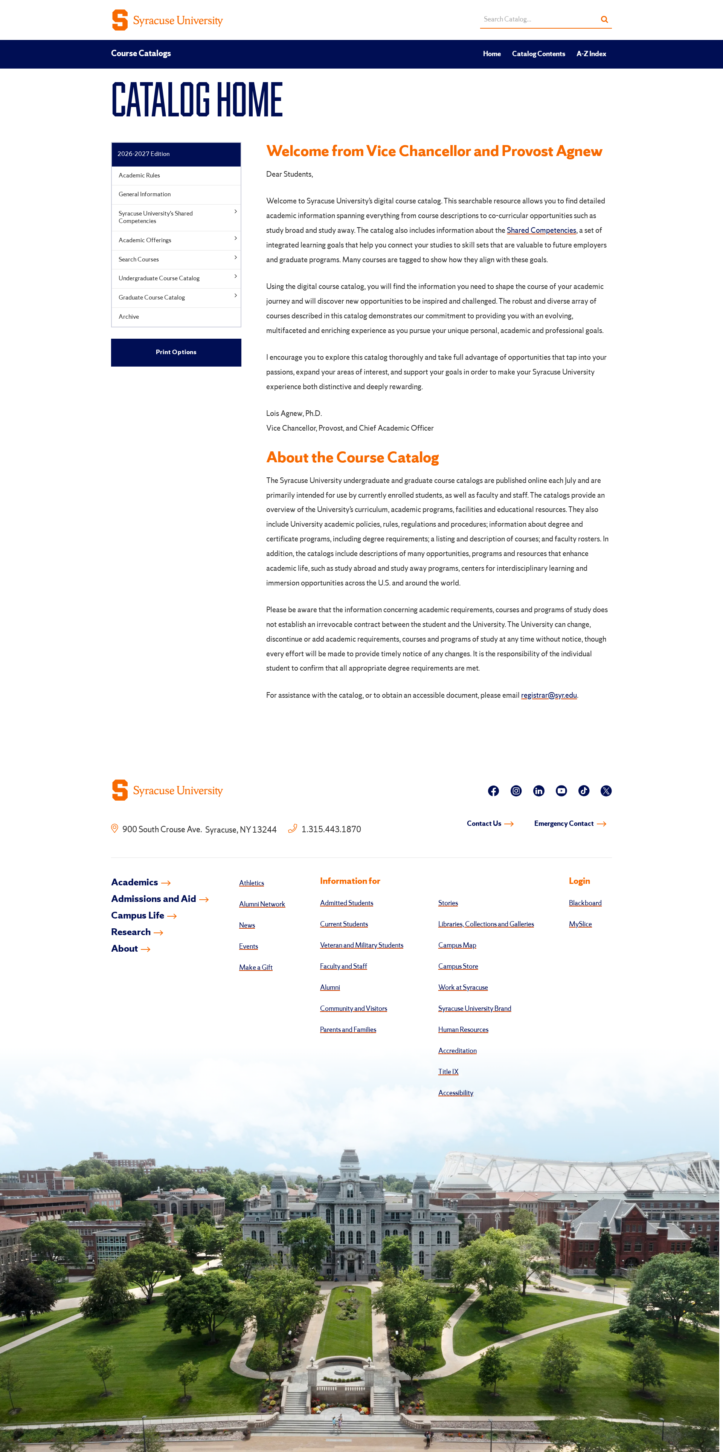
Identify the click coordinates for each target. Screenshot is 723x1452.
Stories (448, 903)
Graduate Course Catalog (152, 298)
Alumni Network (262, 904)
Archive (129, 317)
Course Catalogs (141, 54)
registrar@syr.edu (549, 696)
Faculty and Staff (343, 966)
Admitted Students (346, 903)
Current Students (344, 924)
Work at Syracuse (463, 987)
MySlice (580, 924)
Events (248, 946)
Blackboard (585, 903)
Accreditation (457, 1051)
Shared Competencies (541, 231)
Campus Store (458, 966)
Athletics (251, 883)
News (247, 925)
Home (492, 54)
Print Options (176, 352)
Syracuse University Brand (474, 1008)
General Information (145, 195)
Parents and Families (348, 1030)
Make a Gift (256, 967)
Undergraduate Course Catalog (159, 279)
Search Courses (139, 260)
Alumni (330, 987)
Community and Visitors (353, 1008)
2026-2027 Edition (143, 154)
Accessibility (455, 1093)
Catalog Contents (538, 54)
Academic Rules (139, 176)
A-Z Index (591, 54)
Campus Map (457, 945)
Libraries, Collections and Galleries (486, 924)
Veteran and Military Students (361, 945)
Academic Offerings (145, 241)
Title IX (448, 1072)
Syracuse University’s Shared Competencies (156, 217)
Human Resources (463, 1030)
